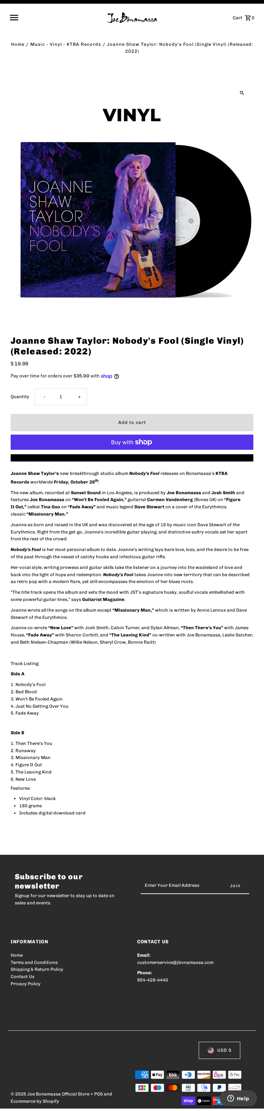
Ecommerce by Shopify (35, 1101)
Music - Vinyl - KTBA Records (65, 44)
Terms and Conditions (34, 962)
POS (98, 1094)
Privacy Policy (26, 983)
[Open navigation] (56, 17)
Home (17, 44)
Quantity (20, 396)
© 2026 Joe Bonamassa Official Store (50, 1094)
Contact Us (22, 976)
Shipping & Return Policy (37, 969)
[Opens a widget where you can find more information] (238, 1099)
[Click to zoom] (242, 93)
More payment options (132, 457)
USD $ (224, 1050)
